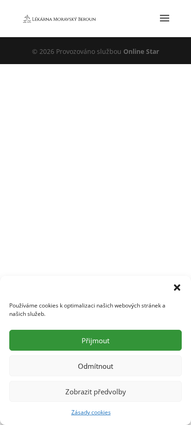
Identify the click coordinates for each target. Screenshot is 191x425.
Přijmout (95, 340)
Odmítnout (95, 366)
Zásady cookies (91, 412)
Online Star (141, 51)
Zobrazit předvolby (95, 391)
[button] (177, 287)
